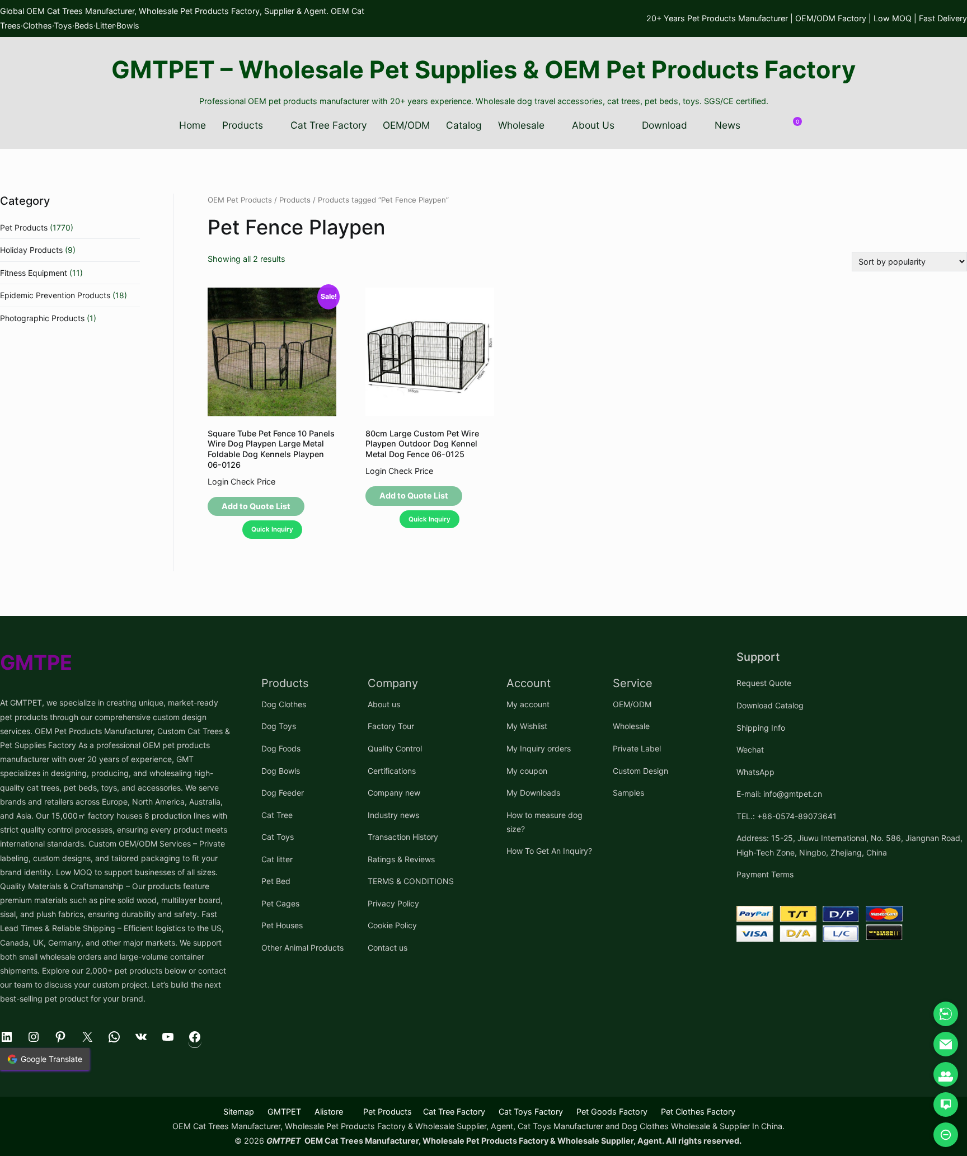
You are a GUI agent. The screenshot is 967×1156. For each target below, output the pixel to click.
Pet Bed (275, 881)
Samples (628, 792)
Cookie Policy (392, 925)
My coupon (526, 771)
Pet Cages (280, 903)
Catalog (464, 125)
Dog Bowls (280, 771)
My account (528, 704)
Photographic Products (42, 318)
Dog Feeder (282, 792)
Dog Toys (278, 726)
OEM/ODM (406, 125)
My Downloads (533, 792)
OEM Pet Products (240, 199)
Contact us (387, 947)
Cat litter (277, 859)
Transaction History (403, 837)
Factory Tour (391, 726)
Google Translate (51, 1059)
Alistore (328, 1111)
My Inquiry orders (538, 748)
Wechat (750, 749)
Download (664, 125)
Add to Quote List (256, 506)
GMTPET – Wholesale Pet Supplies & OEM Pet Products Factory (483, 69)
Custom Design (640, 771)
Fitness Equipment (33, 273)
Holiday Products (31, 250)
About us (384, 704)
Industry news (393, 815)
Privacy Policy (393, 903)
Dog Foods (281, 748)
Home (192, 125)
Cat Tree (277, 815)
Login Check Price (241, 481)
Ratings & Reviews (401, 859)
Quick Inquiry (272, 529)
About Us (593, 125)
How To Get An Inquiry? (549, 851)
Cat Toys (277, 837)
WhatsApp (755, 772)
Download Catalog (770, 705)
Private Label (637, 748)
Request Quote (763, 683)
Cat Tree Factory (328, 125)
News (727, 125)
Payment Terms (765, 874)
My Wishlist (526, 726)
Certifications (392, 771)
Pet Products (24, 227)
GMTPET (284, 1111)
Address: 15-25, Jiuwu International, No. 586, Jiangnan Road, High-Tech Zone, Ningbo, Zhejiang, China (849, 845)
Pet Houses (282, 925)
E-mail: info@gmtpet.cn (779, 793)
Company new (394, 792)
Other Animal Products (302, 947)
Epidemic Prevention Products (55, 295)
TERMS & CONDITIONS (411, 881)
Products (242, 125)
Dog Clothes (283, 704)
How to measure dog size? (544, 822)
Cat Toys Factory (531, 1111)
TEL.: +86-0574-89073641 (786, 816)
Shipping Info (760, 727)
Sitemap (238, 1111)
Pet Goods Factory (611, 1111)
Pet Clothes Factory (698, 1111)
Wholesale (521, 125)
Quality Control (395, 748)
